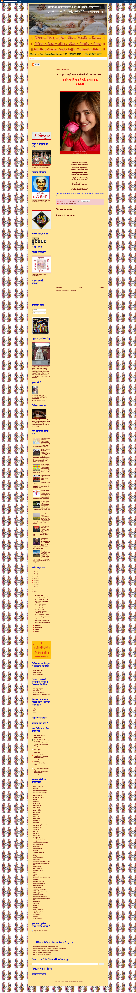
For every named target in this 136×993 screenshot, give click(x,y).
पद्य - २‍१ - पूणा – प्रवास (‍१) (40, 607)
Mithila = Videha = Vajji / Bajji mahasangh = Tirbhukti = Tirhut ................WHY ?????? (45, 453)
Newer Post (59, 287)
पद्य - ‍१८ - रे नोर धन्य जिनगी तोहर (42, 620)
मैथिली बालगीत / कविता (38, 889)
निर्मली (34, 856)
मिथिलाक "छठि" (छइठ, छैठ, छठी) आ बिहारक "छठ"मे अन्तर (45, 946)
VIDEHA (35, 833)
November (38, 595)
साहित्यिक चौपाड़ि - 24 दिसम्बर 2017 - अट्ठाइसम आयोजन (45, 950)
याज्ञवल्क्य (35, 901)
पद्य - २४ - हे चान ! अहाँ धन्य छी (41, 599)
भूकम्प (34, 874)
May (36, 631)
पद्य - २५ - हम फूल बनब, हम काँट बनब (42, 597)
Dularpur (35, 803)
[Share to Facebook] (87, 201)
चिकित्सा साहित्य (36, 848)
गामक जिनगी (36, 846)
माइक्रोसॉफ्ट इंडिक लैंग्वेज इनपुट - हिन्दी (41, 694)
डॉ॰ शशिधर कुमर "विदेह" (39, 395)
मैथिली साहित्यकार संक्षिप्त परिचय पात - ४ (45, 539)
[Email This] (82, 201)
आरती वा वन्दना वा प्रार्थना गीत (39, 842)
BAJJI (35, 794)
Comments (37, 312)
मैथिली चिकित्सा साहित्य (38, 883)
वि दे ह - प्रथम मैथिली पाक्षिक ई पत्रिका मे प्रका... (41, 612)
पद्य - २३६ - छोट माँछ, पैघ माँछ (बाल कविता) (42, 952)
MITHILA (35, 812)
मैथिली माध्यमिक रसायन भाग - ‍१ (40, 891)
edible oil (35, 807)
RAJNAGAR (36, 818)
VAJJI (34, 831)
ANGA (35, 788)
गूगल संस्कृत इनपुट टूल (38, 689)
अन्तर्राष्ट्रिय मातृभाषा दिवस (39, 839)
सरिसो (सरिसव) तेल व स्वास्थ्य (41, 609)
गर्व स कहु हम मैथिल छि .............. (40, 755)
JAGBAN (35, 809)
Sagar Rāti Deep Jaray (39, 824)
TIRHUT (35, 829)
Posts (35, 309)
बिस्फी (34, 872)
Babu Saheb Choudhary (39, 792)
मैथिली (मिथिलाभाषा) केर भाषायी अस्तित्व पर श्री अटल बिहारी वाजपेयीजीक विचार (49, 948)
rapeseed (35, 820)
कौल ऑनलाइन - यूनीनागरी (38, 692)
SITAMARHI (36, 826)
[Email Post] (79, 201)
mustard (35, 814)
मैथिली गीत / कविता (64, 203)
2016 (35, 580)
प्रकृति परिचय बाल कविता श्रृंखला (40, 861)
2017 (35, 578)
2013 (35, 586)
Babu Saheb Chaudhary (39, 790)
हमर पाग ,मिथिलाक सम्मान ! (39, 750)
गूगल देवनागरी (36, 690)
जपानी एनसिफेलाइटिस (37, 852)
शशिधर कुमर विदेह (72, 203)
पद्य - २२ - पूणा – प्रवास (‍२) (40, 604)
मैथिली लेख (35, 893)
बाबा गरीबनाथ (36, 866)
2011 (35, 591)
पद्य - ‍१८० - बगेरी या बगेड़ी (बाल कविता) (45, 502)
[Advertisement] (80, 272)
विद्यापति (35, 907)
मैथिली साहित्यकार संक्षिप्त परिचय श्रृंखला (41, 898)
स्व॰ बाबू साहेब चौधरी (37, 918)
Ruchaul (35, 822)
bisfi (34, 799)
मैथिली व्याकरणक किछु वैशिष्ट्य (39, 896)
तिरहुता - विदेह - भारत (37, 672)
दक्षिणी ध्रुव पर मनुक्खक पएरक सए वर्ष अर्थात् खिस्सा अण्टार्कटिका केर (45, 553)
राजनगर (35, 905)
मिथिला (34, 876)
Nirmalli (35, 816)
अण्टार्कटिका (35, 837)
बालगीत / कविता (36, 868)
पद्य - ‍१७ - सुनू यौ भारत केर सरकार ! (42, 622)
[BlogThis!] (84, 201)
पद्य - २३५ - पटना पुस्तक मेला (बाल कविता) (42, 954)
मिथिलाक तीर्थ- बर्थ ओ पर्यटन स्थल (40, 878)
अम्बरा (34, 841)
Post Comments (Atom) (69, 290)
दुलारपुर (35, 854)
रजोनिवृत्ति (35, 903)
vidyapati (35, 835)
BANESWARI (36, 796)
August (37, 629)
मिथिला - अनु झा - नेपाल (38, 670)
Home (32, 58)
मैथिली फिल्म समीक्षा (37, 885)
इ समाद (34, 713)
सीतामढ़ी (35, 916)
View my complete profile (38, 400)
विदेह (34, 711)
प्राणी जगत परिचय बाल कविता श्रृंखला (41, 863)
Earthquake (36, 805)
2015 (35, 582)
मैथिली (34, 879)
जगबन (34, 850)
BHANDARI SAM (37, 797)
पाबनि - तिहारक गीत (37, 857)
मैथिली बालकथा (36, 887)
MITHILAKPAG (37, 749)
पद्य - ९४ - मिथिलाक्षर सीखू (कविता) (45, 527)
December (38, 593)
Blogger (81, 981)
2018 (35, 576)
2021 (35, 571)
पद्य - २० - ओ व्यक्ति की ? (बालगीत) (42, 614)
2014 (35, 584)
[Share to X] (86, 201)
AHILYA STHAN (37, 786)
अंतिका (34, 709)
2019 (35, 574)
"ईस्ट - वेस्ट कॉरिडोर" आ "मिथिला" (45, 439)
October (37, 625)
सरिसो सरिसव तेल (37, 913)
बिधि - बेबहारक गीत (37, 870)
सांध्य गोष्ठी (35, 915)
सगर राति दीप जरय (37, 911)
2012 (35, 589)
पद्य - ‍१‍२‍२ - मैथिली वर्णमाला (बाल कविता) (45, 465)
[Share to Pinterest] (89, 201)
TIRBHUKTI (36, 827)
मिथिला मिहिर (36, 761)
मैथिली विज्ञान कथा (37, 894)
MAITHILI (35, 811)
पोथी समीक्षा (35, 859)
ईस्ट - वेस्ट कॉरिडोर (37, 844)
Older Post (101, 287)
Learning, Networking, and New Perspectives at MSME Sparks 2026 (41, 744)
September (38, 627)
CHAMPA (35, 801)
